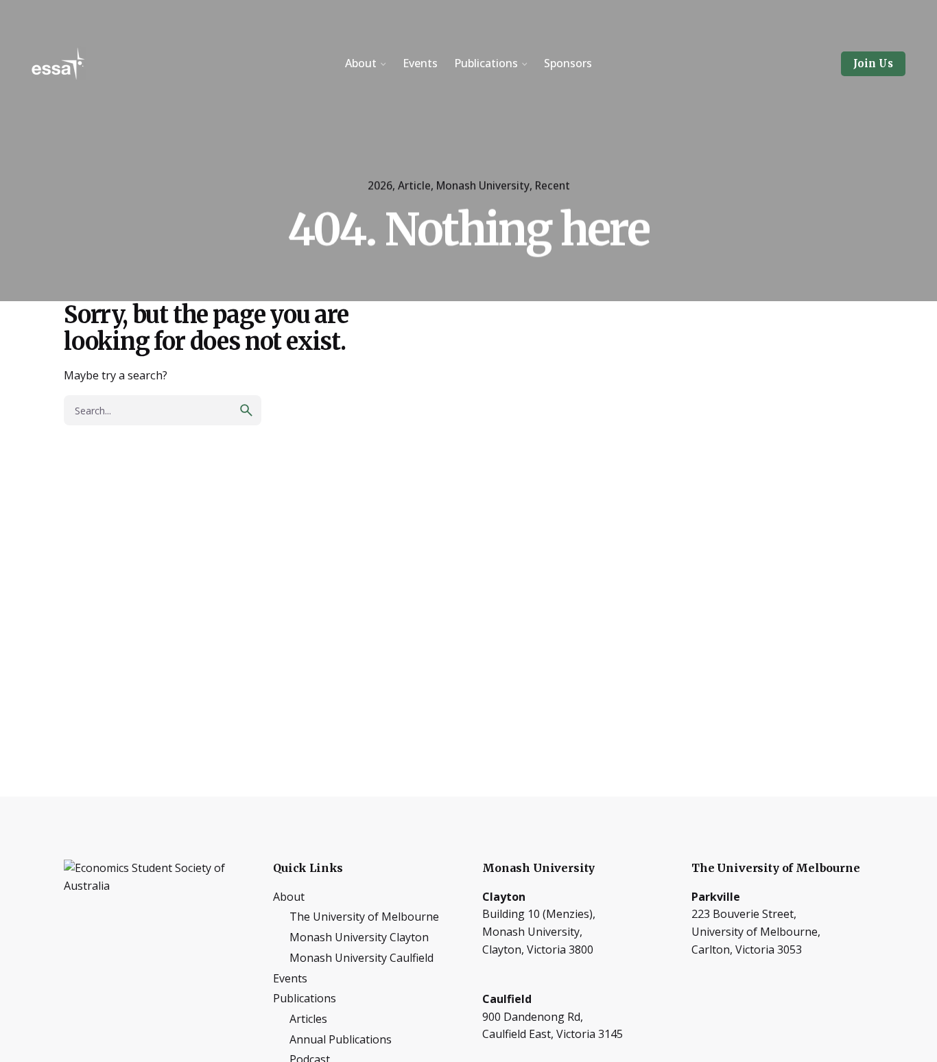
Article (414, 185)
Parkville (715, 896)
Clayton (503, 896)
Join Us (873, 63)
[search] (246, 410)
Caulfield (507, 998)
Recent (552, 185)
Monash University (483, 185)
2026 (380, 185)
